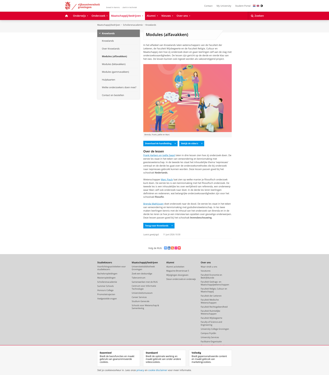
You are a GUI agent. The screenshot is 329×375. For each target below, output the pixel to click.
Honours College (105, 290)
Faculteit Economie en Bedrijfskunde (211, 276)
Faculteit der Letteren (211, 295)
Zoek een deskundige (142, 273)
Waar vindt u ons (209, 266)
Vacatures (206, 270)
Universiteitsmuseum (142, 293)
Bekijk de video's (189, 143)
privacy (140, 370)
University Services (210, 337)
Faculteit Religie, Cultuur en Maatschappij (214, 290)
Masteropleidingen (106, 277)
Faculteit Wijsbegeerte (211, 318)
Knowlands (150, 24)
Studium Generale (140, 301)
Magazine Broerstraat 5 (177, 270)
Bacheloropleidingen (107, 273)
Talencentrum (138, 277)
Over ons (206, 262)
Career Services (139, 297)
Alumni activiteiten (175, 266)
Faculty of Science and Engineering (211, 323)
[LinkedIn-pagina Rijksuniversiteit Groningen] (169, 248)
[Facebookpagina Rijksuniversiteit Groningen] (165, 248)
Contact (208, 5)
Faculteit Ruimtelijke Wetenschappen (210, 312)
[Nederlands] (254, 6)
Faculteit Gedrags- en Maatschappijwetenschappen (215, 283)
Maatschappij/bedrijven (108, 24)
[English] (258, 6)
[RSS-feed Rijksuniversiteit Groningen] (172, 248)
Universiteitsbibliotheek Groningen (143, 268)
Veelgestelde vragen (107, 298)
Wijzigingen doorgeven (177, 275)
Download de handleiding (158, 143)
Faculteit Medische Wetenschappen (210, 301)
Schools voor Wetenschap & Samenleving (145, 307)
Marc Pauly (167, 179)
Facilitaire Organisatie (211, 341)
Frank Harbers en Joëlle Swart (159, 155)
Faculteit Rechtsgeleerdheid (214, 306)
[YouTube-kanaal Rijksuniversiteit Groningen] (179, 248)
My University (224, 5)
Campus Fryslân (208, 333)
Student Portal (243, 5)
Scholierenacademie (133, 24)
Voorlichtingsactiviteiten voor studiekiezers (111, 268)
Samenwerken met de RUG (145, 282)
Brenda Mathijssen (153, 203)
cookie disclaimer (157, 370)
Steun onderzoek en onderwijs (181, 279)
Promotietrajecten (106, 294)
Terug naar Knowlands (156, 225)
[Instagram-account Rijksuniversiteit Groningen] (176, 248)
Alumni (170, 262)
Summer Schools (105, 286)
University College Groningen (215, 329)
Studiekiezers (104, 262)
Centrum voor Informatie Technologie (144, 287)
